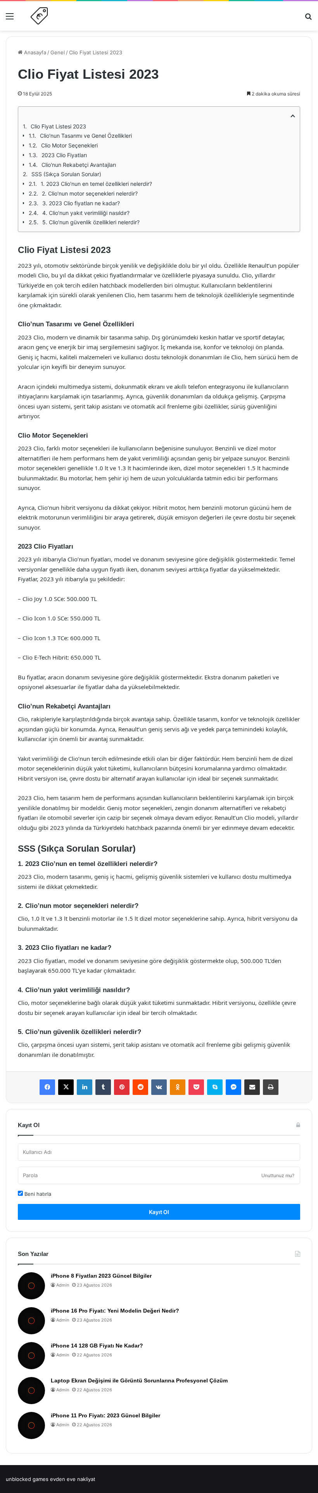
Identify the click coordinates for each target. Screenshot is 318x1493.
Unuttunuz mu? (277, 1175)
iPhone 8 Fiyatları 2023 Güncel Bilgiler (101, 1276)
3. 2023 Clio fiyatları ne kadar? (81, 203)
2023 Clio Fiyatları (64, 155)
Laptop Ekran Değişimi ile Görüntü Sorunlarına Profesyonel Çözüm (139, 1380)
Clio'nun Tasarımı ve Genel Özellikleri (86, 135)
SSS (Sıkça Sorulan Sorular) (66, 174)
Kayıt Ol (159, 1212)
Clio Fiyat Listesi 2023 (58, 126)
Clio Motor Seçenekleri (69, 145)
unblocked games (27, 1479)
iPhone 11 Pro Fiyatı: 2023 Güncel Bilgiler (105, 1415)
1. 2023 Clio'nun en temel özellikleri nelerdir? (96, 183)
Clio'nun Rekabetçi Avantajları (78, 164)
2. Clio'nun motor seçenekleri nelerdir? (90, 193)
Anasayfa (34, 52)
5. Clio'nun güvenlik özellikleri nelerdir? (91, 222)
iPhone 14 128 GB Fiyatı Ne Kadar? (97, 1345)
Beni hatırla (37, 1194)
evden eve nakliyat (72, 1479)
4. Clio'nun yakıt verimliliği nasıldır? (86, 213)
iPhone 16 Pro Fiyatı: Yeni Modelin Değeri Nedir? (115, 1311)
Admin (62, 1285)
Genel (57, 52)
